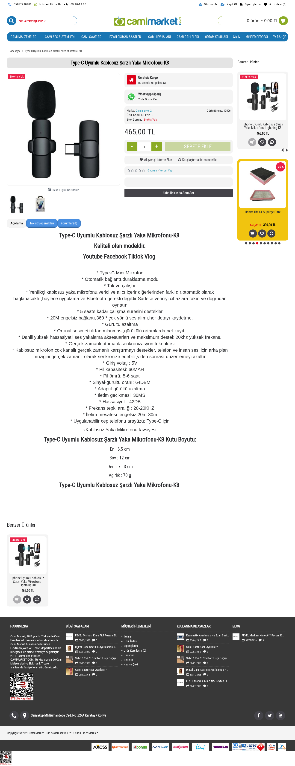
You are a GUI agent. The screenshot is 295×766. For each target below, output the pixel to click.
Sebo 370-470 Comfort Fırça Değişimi (96, 658)
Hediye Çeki (131, 664)
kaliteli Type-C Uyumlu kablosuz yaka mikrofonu (173, 513)
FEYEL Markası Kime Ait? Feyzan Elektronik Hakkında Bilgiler (96, 635)
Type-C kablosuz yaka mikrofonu (200, 507)
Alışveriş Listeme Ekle (158, 160)
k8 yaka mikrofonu (135, 507)
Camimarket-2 (144, 110)
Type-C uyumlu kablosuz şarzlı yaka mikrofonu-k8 (99, 502)
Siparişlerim (131, 645)
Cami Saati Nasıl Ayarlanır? (91, 669)
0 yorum (152, 170)
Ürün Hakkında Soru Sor (178, 193)
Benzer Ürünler (248, 62)
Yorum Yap (166, 170)
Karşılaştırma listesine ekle (199, 160)
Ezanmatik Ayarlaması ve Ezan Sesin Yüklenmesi (207, 635)
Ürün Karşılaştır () (135, 650)
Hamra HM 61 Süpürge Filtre (263, 212)
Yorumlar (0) (69, 223)
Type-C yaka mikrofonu (163, 507)
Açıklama (16, 223)
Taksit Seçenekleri (42, 223)
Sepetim (128, 660)
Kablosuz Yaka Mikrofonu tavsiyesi (59, 513)
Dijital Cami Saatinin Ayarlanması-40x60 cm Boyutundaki (96, 647)
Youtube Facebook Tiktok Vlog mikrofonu (158, 502)
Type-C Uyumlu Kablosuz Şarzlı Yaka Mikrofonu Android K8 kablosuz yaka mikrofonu (69, 507)
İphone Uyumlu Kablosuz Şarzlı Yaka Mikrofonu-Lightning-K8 (263, 126)
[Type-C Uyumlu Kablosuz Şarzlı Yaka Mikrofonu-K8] (63, 129)
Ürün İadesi (130, 641)
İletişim (128, 636)
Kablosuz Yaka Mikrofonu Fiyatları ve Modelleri (112, 513)
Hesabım (129, 655)
